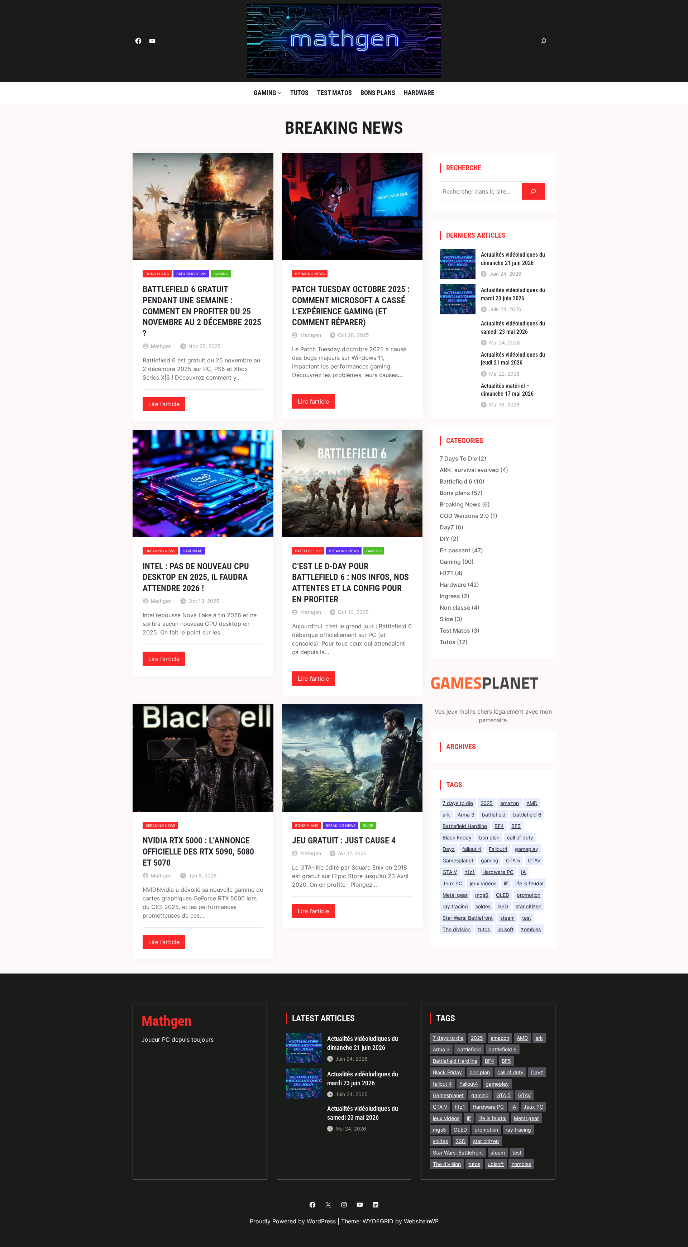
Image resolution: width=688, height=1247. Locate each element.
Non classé (455, 607)
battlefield (494, 814)
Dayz (449, 849)
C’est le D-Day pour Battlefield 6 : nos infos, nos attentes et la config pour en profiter (350, 583)
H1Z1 (446, 573)
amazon (509, 803)
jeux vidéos (483, 883)
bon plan (489, 837)
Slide (368, 825)
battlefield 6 (527, 814)
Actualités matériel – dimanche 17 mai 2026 (507, 389)
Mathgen (167, 1021)
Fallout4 (498, 849)
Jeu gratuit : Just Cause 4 (344, 841)
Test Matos (455, 630)
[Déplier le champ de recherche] (543, 41)
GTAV (534, 860)
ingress (450, 596)
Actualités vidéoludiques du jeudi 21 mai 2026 (513, 358)
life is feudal (529, 883)
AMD (532, 803)
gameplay (526, 849)
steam (507, 918)
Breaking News (191, 274)
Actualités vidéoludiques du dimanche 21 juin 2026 (513, 258)
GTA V (450, 872)
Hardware (192, 551)
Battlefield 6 (308, 551)
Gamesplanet (458, 860)
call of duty (520, 837)
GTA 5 (513, 860)
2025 (487, 803)
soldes (483, 906)
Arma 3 (466, 814)
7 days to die (458, 803)
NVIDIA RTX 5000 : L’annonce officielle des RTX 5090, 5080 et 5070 (198, 852)
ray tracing (455, 906)
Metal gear (455, 895)
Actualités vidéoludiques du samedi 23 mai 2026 (513, 327)
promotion (528, 895)
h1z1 (469, 872)
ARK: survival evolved (469, 469)
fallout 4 (471, 849)
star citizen (528, 906)
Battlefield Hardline (465, 826)
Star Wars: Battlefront (468, 918)
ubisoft (505, 929)
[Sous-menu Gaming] (280, 93)
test (526, 918)
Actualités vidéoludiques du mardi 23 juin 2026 (513, 294)
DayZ (447, 527)
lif (506, 883)
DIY (444, 538)
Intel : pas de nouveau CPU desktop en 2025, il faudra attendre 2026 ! (196, 577)
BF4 (499, 826)
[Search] (533, 191)
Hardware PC (497, 872)
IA (523, 872)
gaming (489, 860)
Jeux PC (452, 883)
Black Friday (457, 837)
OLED (502, 895)
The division (456, 929)
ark (446, 814)
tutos (484, 929)
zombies (531, 929)
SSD (503, 906)
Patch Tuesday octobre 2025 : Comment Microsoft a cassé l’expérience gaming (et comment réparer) (351, 306)
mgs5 (481, 895)
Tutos (447, 642)
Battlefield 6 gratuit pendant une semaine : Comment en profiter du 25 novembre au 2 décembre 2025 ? (202, 311)
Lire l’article (166, 405)
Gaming (221, 274)
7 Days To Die (458, 458)
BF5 (516, 826)
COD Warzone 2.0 (464, 515)
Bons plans (157, 274)
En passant (455, 550)
